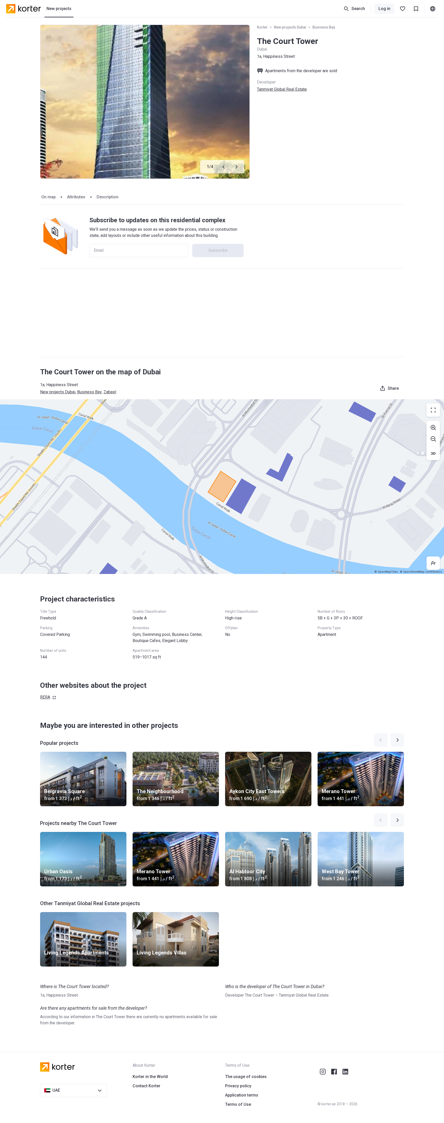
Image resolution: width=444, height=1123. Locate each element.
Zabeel (110, 391)
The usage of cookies (246, 1076)
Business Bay (323, 27)
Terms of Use (238, 1104)
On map (48, 196)
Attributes (76, 196)
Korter (262, 27)
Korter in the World (150, 1076)
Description (107, 196)
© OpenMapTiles (386, 571)
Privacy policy (238, 1085)
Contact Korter (146, 1085)
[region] (222, 486)
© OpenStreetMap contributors (421, 571)
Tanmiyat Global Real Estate (282, 89)
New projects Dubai (290, 27)
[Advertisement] (222, 313)
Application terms (241, 1095)
